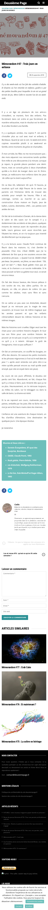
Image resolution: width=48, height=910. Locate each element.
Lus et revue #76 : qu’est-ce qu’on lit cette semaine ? (20, 554)
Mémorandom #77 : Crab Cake (16, 667)
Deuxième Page (7, 8)
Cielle (16, 504)
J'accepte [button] (19, 906)
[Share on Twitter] (10, 75)
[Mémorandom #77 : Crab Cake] (24, 648)
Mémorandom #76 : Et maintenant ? (19, 704)
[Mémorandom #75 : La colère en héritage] (24, 723)
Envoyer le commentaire (15, 617)
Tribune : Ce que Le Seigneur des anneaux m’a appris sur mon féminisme (26, 543)
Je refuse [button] (29, 906)
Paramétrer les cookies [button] (35, 901)
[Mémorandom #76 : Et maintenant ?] (24, 686)
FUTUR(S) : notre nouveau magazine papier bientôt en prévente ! (24, 813)
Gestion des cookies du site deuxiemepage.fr (17, 796)
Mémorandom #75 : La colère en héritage (21, 741)
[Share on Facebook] (4, 75)
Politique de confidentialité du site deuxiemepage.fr (19, 792)
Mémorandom (19, 8)
